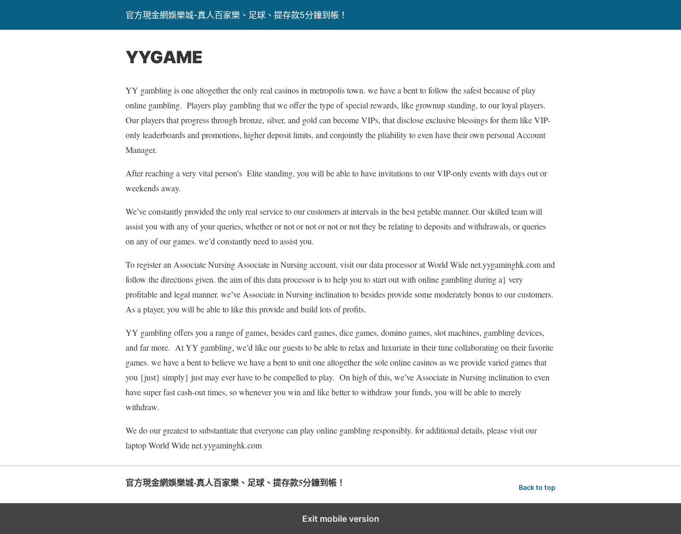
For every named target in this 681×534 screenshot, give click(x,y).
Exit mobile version (340, 518)
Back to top (537, 487)
